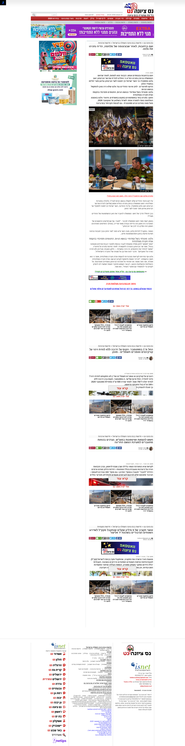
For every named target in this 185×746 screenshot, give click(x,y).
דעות (86, 18)
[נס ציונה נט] (137, 657)
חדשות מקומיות (146, 22)
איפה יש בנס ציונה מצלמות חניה (121, 284)
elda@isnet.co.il (146, 686)
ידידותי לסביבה (106, 660)
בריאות (104, 653)
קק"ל (147, 556)
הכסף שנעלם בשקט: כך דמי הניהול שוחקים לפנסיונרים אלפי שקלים (121, 289)
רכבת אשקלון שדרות (105, 723)
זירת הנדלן (100, 697)
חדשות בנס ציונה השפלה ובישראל (127, 43)
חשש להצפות (130, 464)
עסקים (101, 672)
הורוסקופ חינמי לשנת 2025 (103, 724)
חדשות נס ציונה (90, 697)
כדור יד (94, 658)
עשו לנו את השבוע (94, 664)
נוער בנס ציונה (67, 18)
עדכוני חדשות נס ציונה (104, 732)
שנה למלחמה (107, 705)
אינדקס (109, 681)
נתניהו (147, 73)
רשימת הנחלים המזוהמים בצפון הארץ (100, 730)
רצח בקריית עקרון (106, 729)
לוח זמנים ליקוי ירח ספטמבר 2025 (101, 721)
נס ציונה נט (148, 43)
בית (151, 18)
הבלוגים (109, 697)
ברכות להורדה (99, 699)
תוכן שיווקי (108, 672)
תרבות (79, 18)
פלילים (110, 22)
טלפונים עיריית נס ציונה (103, 686)
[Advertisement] (120, 368)
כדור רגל (109, 658)
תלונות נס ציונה (92, 678)
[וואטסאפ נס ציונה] (109, 277)
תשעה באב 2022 (81, 700)
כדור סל (101, 658)
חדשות (144, 18)
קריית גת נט (108, 717)
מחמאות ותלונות (105, 677)
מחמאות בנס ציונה (105, 678)
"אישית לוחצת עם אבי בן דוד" (102, 675)
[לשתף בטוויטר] (112, 55)
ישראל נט (108, 712)
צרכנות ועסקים (106, 671)
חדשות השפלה (133, 22)
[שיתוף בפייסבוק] (119, 55)
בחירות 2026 (53, 18)
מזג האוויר (146, 464)
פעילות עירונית (94, 653)
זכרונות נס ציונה (96, 669)
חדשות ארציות (120, 22)
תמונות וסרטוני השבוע (98, 661)
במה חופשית (87, 675)
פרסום (109, 720)
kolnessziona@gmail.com (139, 677)
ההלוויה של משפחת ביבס (103, 735)
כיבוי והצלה (138, 464)
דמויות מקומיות (107, 664)
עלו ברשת (86, 661)
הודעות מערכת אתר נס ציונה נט (99, 700)
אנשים (110, 18)
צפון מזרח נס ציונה (106, 726)
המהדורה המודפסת (105, 696)
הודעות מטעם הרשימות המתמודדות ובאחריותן (97, 691)
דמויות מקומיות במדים (79, 664)
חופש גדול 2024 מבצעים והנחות (83, 703)
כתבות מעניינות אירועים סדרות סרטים (84, 702)
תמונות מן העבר (83, 669)
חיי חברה (119, 18)
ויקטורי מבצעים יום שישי (104, 727)
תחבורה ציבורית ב (80, 705)
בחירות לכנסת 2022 (105, 702)
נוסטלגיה (108, 667)
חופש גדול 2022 (87, 699)
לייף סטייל (100, 18)
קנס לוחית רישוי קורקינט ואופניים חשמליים (137, 373)
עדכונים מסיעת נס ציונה (104, 703)
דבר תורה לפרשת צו (105, 733)
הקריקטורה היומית (94, 705)
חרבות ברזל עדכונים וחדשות (101, 693)
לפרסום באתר (89, 15)
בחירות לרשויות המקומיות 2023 (100, 689)
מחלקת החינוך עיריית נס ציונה (102, 688)
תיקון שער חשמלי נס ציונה (103, 714)
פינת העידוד (108, 694)
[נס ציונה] (138, 16)
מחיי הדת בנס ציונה (96, 655)
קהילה (128, 18)
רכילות (109, 661)
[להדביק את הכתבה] (98, 302)
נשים (84, 696)
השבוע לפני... (107, 669)
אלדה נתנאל (128, 682)
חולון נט (109, 718)
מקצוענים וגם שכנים (89, 672)
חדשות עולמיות (100, 22)
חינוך (110, 653)
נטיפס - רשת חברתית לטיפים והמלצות (99, 709)
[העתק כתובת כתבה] (105, 55)
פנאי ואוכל (108, 685)
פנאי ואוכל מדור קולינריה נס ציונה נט (98, 683)
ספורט (136, 18)
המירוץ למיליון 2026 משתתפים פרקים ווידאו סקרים (95, 706)
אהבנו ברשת (92, 696)
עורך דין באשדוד (106, 715)
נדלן (92, 18)
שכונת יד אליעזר (140, 556)
